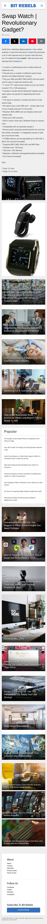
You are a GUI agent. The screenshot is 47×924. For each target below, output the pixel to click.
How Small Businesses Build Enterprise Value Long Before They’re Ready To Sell (23, 418)
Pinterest (10, 892)
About (9, 863)
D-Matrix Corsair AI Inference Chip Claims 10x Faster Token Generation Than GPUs (22, 664)
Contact (10, 866)
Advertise (10, 868)
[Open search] (43, 4)
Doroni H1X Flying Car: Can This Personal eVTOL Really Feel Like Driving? (20, 694)
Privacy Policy (12, 870)
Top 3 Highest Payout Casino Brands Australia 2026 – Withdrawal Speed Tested (22, 786)
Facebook (10, 887)
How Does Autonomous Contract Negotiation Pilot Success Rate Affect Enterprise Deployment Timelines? (23, 328)
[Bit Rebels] (22, 7)
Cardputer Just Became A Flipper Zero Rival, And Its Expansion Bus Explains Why (23, 842)
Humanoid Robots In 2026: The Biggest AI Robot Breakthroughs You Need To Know (22, 525)
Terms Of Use (11, 873)
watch (30, 52)
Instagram (10, 894)
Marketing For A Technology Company (23, 390)
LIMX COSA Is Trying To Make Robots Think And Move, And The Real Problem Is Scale (23, 584)
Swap (18, 58)
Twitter (9, 890)
